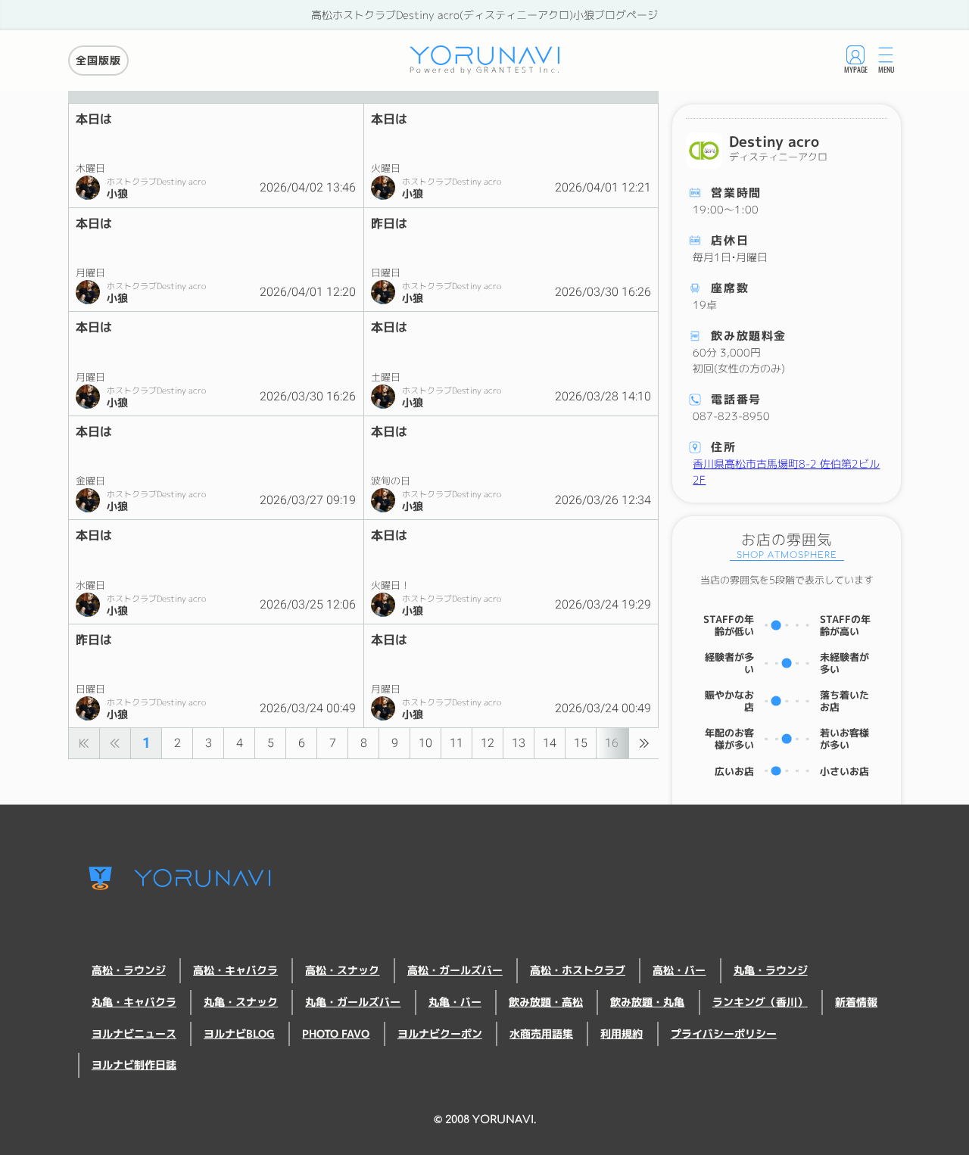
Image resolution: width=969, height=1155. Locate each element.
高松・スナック (342, 970)
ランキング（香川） (760, 1002)
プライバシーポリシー (724, 1034)
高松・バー (679, 970)
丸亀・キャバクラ (134, 1002)
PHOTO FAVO (335, 1034)
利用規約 (621, 1034)
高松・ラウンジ (129, 970)
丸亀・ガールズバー (352, 1002)
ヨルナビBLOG (239, 1034)
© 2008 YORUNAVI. (485, 1119)
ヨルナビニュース (134, 1034)
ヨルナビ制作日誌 (134, 1065)
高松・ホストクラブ (577, 970)
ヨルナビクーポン (439, 1034)
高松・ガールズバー (455, 970)
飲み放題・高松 (546, 1002)
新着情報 (856, 1002)
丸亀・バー (454, 1002)
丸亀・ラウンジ (771, 970)
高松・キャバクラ (235, 970)
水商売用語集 (541, 1034)
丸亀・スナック (241, 1002)
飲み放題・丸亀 (647, 1002)
